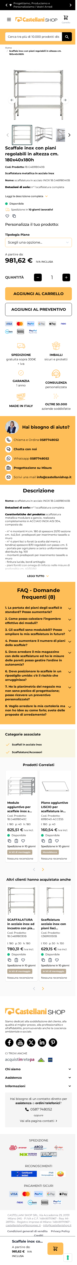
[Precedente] (12, 100)
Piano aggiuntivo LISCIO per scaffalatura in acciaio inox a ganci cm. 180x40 (54, 807)
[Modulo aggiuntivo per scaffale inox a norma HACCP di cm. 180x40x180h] (21, 786)
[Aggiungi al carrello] (55, 1249)
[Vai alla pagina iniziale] (36, 19)
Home (8, 47)
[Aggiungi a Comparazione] (14, 216)
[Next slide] (70, 5)
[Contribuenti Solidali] (24, 1174)
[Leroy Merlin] (41, 1060)
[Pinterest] (53, 1042)
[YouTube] (20, 1042)
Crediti (38, 1235)
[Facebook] (9, 1042)
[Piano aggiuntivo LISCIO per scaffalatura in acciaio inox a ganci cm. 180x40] (55, 786)
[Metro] (50, 1060)
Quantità (14, 277)
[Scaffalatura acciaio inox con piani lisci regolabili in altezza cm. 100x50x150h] (55, 901)
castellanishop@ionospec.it (23, 1225)
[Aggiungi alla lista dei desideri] (7, 216)
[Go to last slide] (6, 5)
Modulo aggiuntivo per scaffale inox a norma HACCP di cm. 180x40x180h (20, 807)
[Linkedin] (42, 1042)
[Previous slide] (34, 869)
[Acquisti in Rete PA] (19, 1060)
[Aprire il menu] (10, 19)
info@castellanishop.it (57, 1225)
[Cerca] (67, 36)
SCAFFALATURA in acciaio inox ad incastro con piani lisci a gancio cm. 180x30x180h (21, 924)
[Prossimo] (65, 100)
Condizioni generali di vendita (27, 1231)
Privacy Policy (60, 1231)
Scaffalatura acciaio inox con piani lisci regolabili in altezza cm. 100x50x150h (53, 924)
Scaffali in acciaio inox (27, 744)
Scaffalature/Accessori (27, 752)
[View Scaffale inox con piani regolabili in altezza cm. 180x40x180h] (22, 135)
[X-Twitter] (31, 1042)
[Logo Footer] (38, 1011)
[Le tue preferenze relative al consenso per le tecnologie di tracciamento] (68, 1258)
